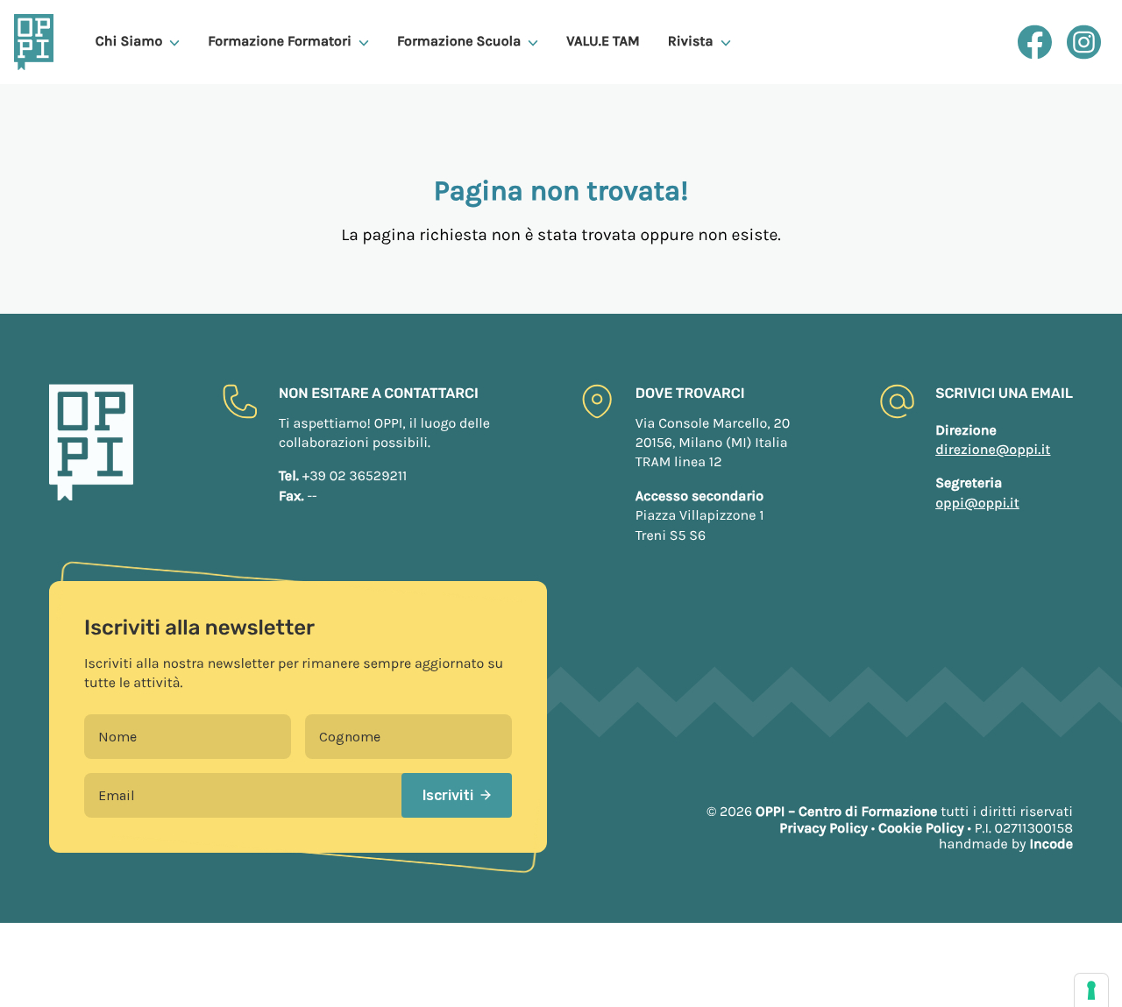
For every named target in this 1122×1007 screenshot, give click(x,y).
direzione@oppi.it (992, 450)
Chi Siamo (129, 41)
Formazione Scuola (459, 41)
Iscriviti (448, 795)
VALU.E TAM (603, 41)
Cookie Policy (921, 828)
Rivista (691, 41)
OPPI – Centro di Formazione (846, 812)
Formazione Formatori (280, 41)
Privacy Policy (823, 828)
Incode (1051, 844)
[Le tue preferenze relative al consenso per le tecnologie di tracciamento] (1091, 990)
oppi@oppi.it (977, 503)
